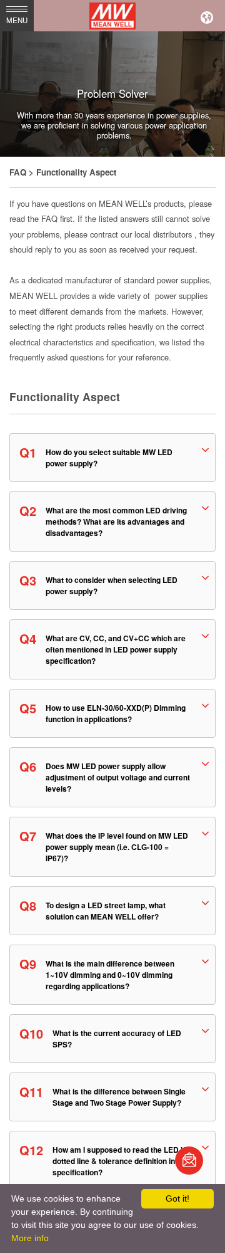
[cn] (207, 15)
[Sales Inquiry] (189, 1160)
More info (30, 1238)
